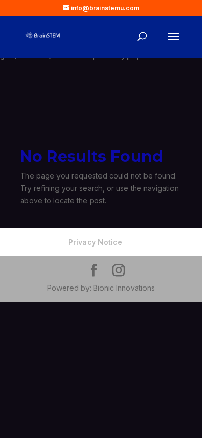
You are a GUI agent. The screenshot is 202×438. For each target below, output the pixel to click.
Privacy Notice (95, 242)
